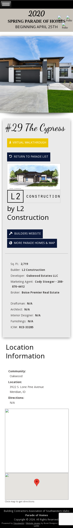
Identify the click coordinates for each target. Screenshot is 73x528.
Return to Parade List (30, 157)
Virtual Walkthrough (28, 142)
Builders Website (27, 233)
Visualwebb (18, 523)
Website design (33, 523)
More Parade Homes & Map (33, 243)
